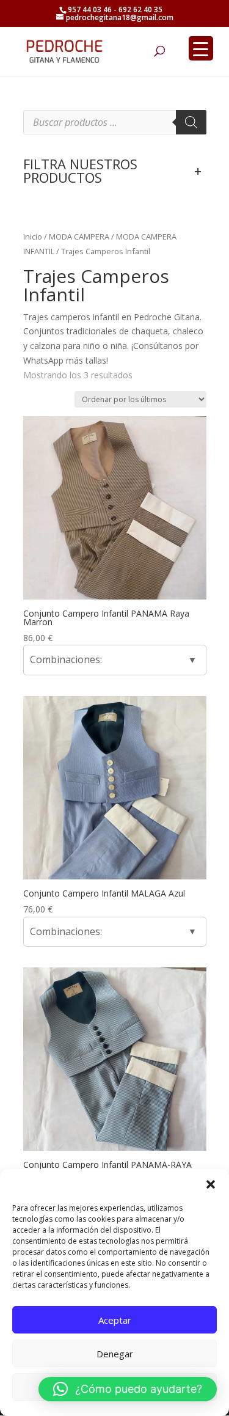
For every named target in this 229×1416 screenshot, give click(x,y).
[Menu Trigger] (201, 48)
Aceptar (114, 1320)
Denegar (114, 1354)
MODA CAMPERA (79, 236)
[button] (211, 1184)
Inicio (32, 236)
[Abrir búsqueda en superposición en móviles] (114, 122)
